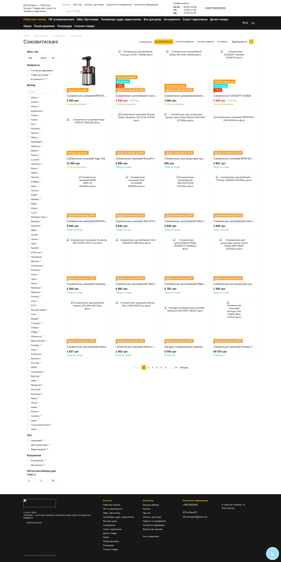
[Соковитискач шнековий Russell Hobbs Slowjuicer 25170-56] (136, 134)
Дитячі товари (219, 19)
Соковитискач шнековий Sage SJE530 (88, 158)
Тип (29, 435)
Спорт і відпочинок (195, 19)
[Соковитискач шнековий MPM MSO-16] (87, 196)
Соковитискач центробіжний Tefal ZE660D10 (140, 284)
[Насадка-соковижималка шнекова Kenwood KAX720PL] (185, 322)
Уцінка (27, 26)
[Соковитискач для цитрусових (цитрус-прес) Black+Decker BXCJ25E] (185, 134)
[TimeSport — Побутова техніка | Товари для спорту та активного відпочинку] (39, 503)
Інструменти (172, 19)
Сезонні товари (84, 26)
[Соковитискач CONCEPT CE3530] (234, 71)
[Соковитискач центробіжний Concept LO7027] (136, 71)
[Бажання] (246, 8)
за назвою (222, 41)
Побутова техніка (34, 19)
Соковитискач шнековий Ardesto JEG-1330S (140, 346)
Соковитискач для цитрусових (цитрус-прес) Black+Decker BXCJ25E (203, 158)
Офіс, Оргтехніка (87, 19)
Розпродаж (64, 26)
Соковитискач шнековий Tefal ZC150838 (138, 221)
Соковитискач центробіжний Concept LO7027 (141, 95)
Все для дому (152, 19)
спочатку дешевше (184, 41)
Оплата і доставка (94, 4)
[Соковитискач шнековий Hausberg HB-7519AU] (87, 259)
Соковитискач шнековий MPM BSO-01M (89, 95)
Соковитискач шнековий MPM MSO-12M (236, 158)
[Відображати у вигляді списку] (255, 41)
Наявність (33, 65)
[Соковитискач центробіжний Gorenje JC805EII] (234, 196)
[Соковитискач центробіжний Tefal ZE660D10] (136, 259)
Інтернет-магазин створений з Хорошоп (39, 555)
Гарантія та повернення (119, 4)
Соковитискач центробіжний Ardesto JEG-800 (92, 346)
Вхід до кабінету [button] (151, 505)
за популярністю (163, 41)
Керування (34, 455)
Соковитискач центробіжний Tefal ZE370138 (188, 221)
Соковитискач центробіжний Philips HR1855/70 (190, 284)
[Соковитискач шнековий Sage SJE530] (87, 134)
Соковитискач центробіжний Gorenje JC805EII (239, 221)
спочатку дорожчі (205, 41)
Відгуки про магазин (153, 529)
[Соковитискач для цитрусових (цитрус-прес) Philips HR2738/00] (234, 259)
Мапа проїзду (228, 508)
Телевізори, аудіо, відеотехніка (121, 19)
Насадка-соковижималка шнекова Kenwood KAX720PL (194, 346)
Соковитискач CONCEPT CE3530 (232, 95)
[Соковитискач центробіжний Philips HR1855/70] (185, 259)
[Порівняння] (238, 8)
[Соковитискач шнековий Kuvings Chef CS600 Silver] (234, 322)
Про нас (77, 4)
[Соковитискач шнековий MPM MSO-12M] (234, 134)
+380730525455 (215, 8)
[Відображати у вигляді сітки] (251, 41)
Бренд (31, 85)
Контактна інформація (146, 4)
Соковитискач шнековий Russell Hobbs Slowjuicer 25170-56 (148, 158)
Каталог (66, 4)
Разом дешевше (44, 26)
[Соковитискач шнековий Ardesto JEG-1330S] (136, 322)
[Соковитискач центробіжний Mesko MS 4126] (185, 71)
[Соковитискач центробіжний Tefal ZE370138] (185, 196)
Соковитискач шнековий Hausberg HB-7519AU (92, 284)
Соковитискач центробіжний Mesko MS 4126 (189, 95)
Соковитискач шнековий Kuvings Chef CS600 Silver (241, 346)
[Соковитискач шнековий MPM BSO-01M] (87, 71)
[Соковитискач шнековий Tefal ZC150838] (136, 196)
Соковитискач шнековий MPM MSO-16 (88, 221)
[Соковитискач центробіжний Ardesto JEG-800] (87, 322)
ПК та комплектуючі (61, 19)
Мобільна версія (34, 522)
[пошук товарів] (160, 11)
